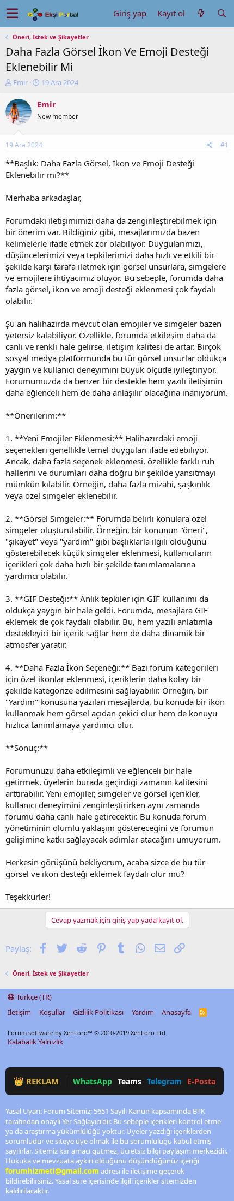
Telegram (164, 1081)
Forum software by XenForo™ (87, 1033)
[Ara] (221, 13)
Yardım (143, 1012)
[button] (12, 13)
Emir (20, 82)
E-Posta (201, 1081)
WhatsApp (92, 1081)
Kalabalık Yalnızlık (35, 1042)
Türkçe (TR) (33, 997)
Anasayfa (176, 1012)
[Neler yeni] (200, 13)
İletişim (19, 1012)
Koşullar (52, 1012)
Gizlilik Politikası (98, 1012)
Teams (129, 1081)
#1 (224, 145)
